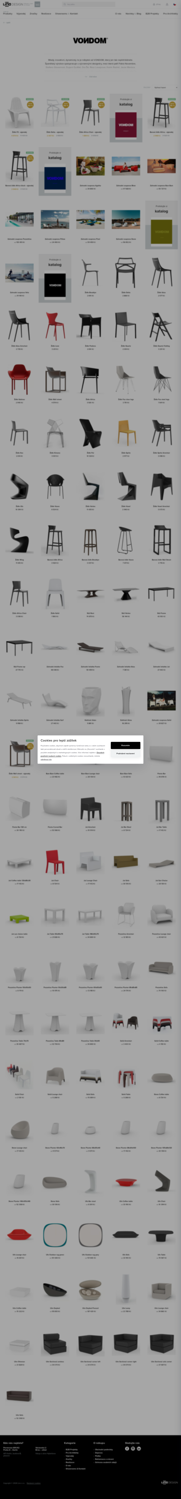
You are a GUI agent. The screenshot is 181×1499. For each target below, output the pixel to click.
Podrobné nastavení (125, 753)
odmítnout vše (46, 759)
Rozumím (125, 745)
